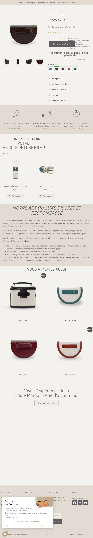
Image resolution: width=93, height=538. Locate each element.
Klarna (73, 40)
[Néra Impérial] (75, 69)
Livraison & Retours (58, 90)
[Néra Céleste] (50, 69)
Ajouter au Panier (62, 44)
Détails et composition (59, 84)
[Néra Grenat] (63, 69)
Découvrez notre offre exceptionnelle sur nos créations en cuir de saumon (46, 3)
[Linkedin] (85, 502)
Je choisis (28, 526)
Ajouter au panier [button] (15, 196)
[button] (70, 59)
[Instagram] (80, 502)
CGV (46, 535)
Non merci (10, 526)
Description (55, 78)
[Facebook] (74, 502)
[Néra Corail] (69, 69)
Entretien (54, 95)
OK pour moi (45, 526)
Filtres (7, 153)
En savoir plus (80, 59)
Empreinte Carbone (58, 101)
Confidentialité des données (16, 535)
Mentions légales (76, 535)
